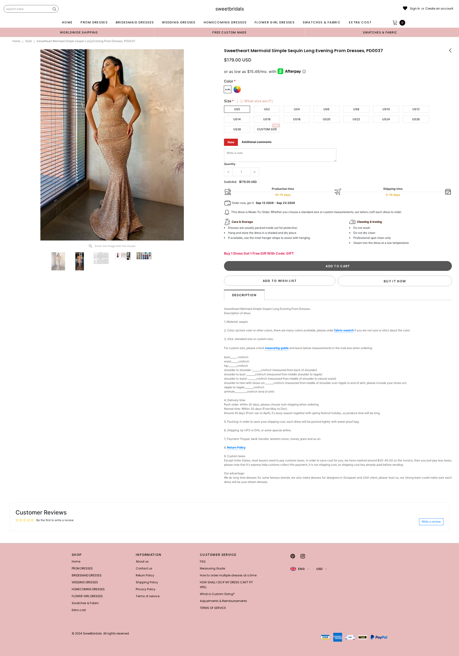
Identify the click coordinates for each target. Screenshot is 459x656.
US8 (356, 109)
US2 (267, 109)
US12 (416, 109)
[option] (79, 32)
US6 (326, 109)
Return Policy (236, 447)
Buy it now (395, 281)
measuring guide (277, 348)
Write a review (431, 521)
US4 (297, 109)
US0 (237, 109)
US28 (237, 129)
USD (319, 569)
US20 (326, 119)
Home (16, 41)
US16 (267, 119)
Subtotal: (230, 182)
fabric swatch (344, 330)
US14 (237, 119)
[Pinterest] (292, 556)
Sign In (415, 9)
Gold (28, 41)
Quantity (229, 164)
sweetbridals (229, 9)
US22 (356, 119)
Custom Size (267, 129)
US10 (386, 109)
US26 (416, 119)
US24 (386, 119)
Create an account (439, 9)
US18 (297, 119)
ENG (301, 569)
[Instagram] (303, 556)
